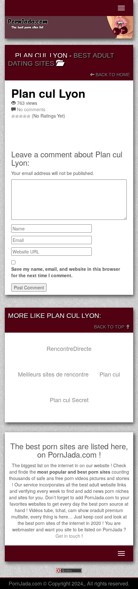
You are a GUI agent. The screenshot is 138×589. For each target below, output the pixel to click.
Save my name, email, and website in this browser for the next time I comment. (65, 272)
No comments (31, 109)
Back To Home (112, 74)
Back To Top (109, 326)
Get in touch (68, 536)
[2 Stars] (17, 116)
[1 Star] (13, 116)
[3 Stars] (21, 116)
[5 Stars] (28, 116)
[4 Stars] (25, 116)
